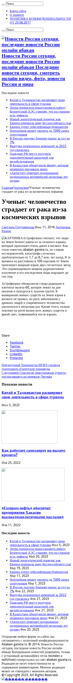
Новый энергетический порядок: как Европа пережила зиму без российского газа (40, 121)
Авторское (21, 188)
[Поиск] (3, 4)
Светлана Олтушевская (18, 227)
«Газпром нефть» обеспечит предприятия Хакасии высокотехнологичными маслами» (33, 512)
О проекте (17, 15)
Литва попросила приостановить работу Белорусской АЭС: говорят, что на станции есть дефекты (40, 111)
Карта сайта (18, 11)
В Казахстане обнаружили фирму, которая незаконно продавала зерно (39, 167)
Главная (7, 188)
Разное (6, 231)
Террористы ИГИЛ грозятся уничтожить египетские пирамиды (31, 367)
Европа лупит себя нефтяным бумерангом (39, 127)
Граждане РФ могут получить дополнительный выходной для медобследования (32, 157)
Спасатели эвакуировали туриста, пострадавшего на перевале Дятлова (34, 375)
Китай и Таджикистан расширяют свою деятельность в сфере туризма (37, 102)
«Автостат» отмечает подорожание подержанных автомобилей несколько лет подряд (39, 177)
